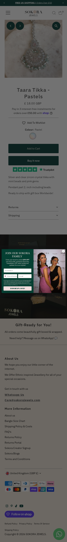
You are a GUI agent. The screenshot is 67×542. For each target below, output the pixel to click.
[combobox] (5, 276)
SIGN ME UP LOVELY (17, 288)
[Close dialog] (63, 251)
